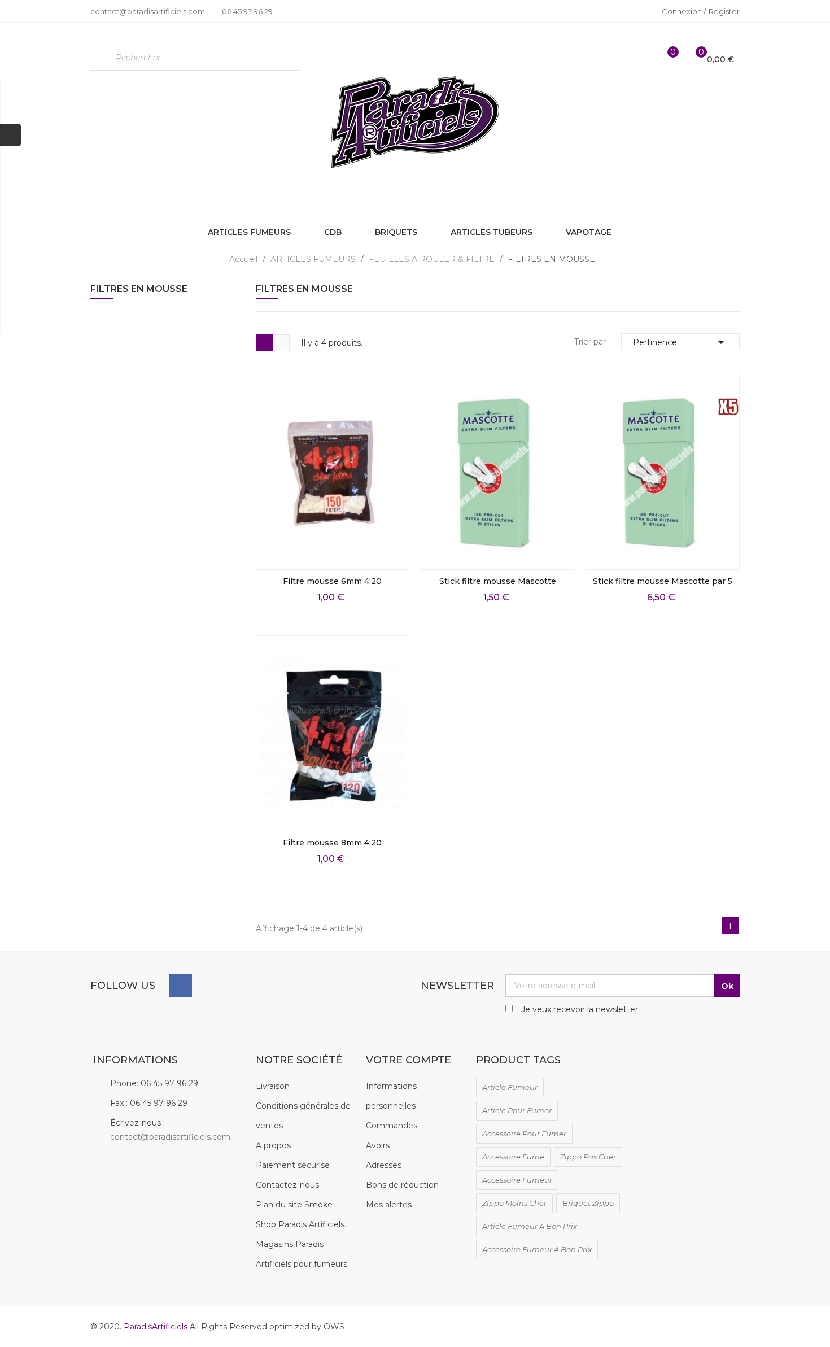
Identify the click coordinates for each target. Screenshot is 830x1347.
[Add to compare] (393, 554)
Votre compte (408, 1060)
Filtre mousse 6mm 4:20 (332, 581)
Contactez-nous (287, 1185)
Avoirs (378, 1145)
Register (724, 11)
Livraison (273, 1086)
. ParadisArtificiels (155, 1327)
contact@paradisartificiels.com (170, 1137)
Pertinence (680, 342)
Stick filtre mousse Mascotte (497, 581)
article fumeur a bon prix (529, 1226)
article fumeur (510, 1087)
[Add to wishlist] (393, 528)
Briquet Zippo (588, 1202)
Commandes (391, 1126)
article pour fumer (517, 1110)
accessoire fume (513, 1156)
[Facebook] (180, 985)
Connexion (683, 11)
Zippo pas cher (588, 1156)
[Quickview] (393, 477)
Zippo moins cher (514, 1202)
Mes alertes (389, 1205)
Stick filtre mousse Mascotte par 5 (662, 581)
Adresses (383, 1165)
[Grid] (264, 342)
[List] (281, 342)
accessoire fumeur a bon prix (537, 1249)
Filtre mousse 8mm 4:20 (332, 843)
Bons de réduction (402, 1185)
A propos (273, 1145)
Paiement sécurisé (293, 1165)
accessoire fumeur (517, 1179)
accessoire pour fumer (524, 1133)
